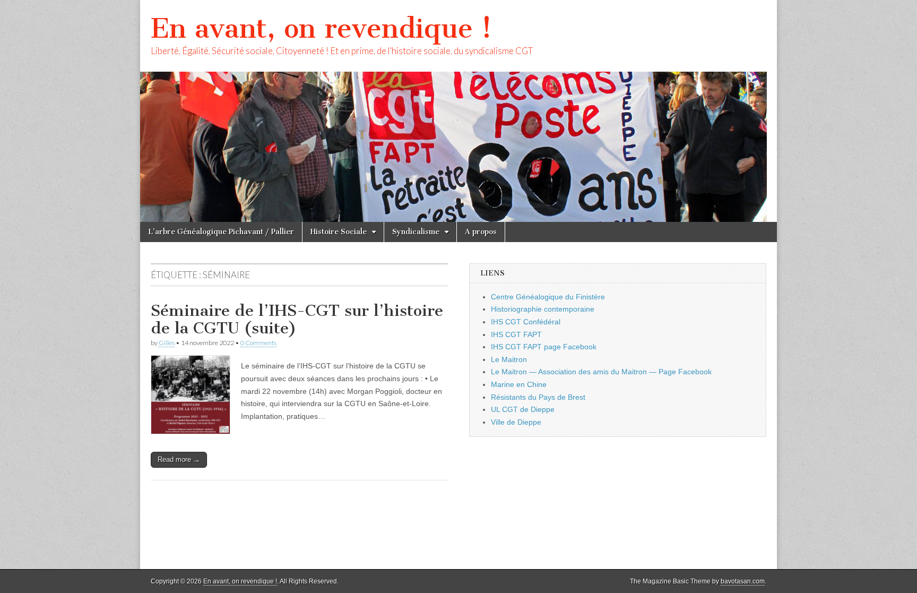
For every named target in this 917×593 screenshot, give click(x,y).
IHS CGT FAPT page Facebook (543, 346)
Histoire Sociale (338, 231)
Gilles (167, 343)
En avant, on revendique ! (321, 28)
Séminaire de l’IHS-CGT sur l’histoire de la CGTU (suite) (297, 319)
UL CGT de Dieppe (523, 409)
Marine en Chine (519, 384)
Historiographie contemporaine (542, 309)
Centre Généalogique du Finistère (548, 297)
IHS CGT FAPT (516, 334)
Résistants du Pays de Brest (538, 397)
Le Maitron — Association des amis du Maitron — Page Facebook (601, 371)
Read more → (179, 459)
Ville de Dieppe (516, 422)
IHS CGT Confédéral (525, 321)
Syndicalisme (415, 231)
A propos (481, 231)
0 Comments (258, 343)
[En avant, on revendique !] (458, 111)
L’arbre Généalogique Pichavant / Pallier (221, 231)
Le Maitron (509, 359)
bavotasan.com (743, 581)
